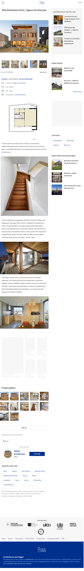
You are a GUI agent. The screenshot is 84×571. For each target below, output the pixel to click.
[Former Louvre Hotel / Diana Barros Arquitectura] (58, 41)
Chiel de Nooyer (20, 95)
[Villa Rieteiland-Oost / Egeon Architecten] (4, 396)
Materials (56, 145)
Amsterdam (7, 480)
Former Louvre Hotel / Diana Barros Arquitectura (72, 41)
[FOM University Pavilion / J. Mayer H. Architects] (58, 30)
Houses (5, 79)
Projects (14, 471)
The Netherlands (25, 79)
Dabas (34, 476)
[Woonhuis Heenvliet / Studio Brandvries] (57, 165)
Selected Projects (40, 471)
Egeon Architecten (19, 83)
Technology (70, 141)
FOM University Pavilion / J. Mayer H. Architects (71, 30)
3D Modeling (37, 480)
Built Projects (26, 471)
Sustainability (57, 141)
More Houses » (77, 91)
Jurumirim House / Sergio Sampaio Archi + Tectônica (72, 19)
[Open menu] (2, 2)
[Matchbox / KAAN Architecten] (57, 177)
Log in (80, 2)
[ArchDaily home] (42, 2)
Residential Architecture (10, 476)
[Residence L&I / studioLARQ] (57, 72)
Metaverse (67, 145)
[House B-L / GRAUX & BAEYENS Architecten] (57, 84)
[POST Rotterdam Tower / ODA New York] (57, 190)
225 (11, 87)
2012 (11, 91)
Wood (5, 471)
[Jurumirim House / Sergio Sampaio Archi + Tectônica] (58, 19)
